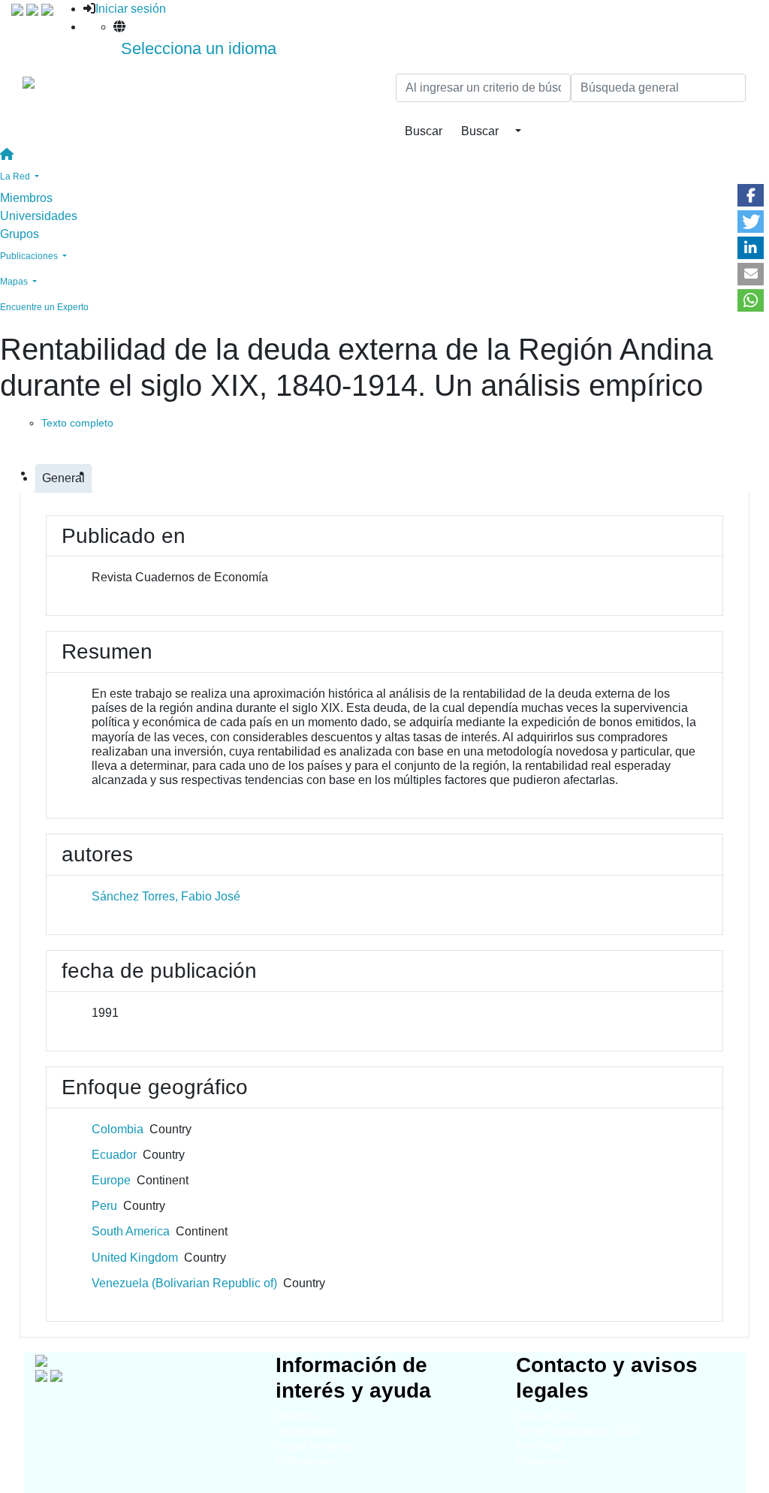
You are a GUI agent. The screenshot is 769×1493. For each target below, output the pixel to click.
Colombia (117, 1129)
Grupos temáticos (314, 1446)
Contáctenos (543, 1461)
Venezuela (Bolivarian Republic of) (184, 1283)
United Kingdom (135, 1257)
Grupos (19, 234)
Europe (111, 1180)
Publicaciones (306, 1461)
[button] (750, 195)
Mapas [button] (15, 281)
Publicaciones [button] (30, 256)
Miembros (26, 198)
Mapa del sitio (546, 1416)
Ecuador (114, 1154)
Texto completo (77, 423)
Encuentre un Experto (44, 307)
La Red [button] (16, 176)
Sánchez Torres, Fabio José (166, 896)
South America (131, 1231)
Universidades (38, 216)
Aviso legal (540, 1446)
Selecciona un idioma (198, 48)
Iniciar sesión (130, 8)
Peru (104, 1205)
